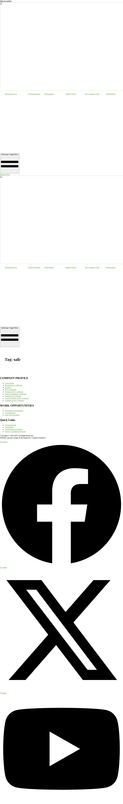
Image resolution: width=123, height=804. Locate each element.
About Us (13, 94)
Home (7, 94)
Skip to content (5, 1)
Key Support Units (92, 94)
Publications (110, 94)
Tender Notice (70, 94)
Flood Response (34, 94)
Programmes (49, 94)
